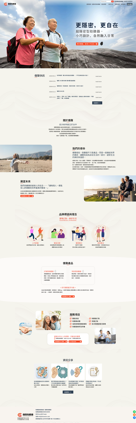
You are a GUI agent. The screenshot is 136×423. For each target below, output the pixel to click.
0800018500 (46, 412)
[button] (67, 67)
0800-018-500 (67, 338)
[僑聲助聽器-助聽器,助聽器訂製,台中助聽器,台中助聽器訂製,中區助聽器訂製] (10, 4)
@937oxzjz (43, 414)
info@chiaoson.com (44, 416)
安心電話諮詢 (72, 341)
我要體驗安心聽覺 (25, 196)
